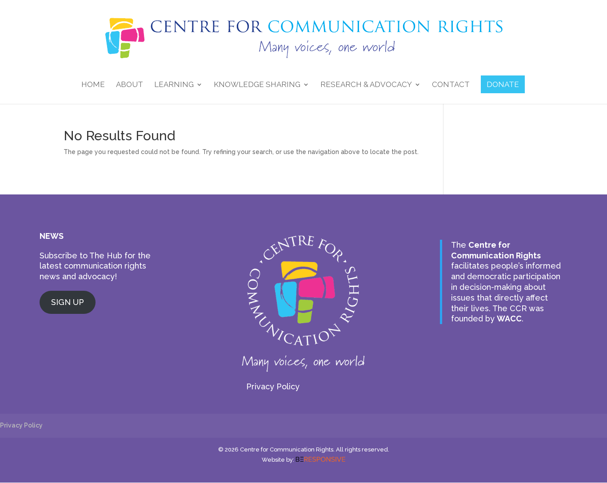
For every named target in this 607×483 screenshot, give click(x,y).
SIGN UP (67, 302)
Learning (174, 85)
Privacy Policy (273, 386)
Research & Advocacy (366, 85)
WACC (509, 318)
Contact (451, 85)
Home (93, 85)
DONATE (503, 84)
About (129, 85)
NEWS (52, 236)
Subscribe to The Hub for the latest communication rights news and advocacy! (95, 266)
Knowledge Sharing (257, 85)
